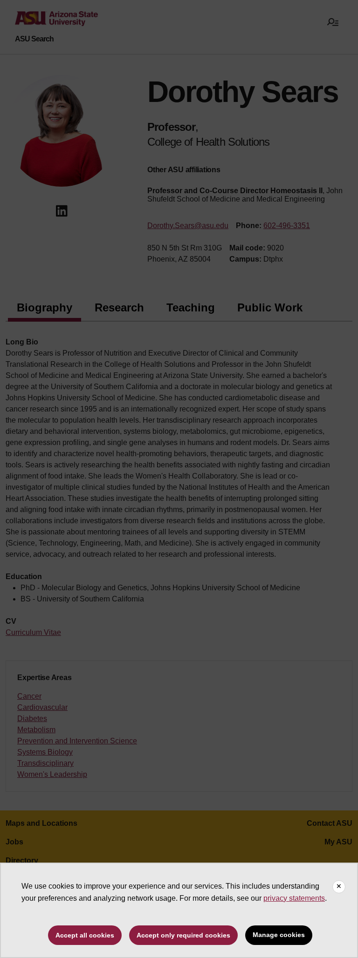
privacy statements (294, 898)
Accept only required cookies (183, 935)
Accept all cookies (84, 935)
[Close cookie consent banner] (338, 886)
